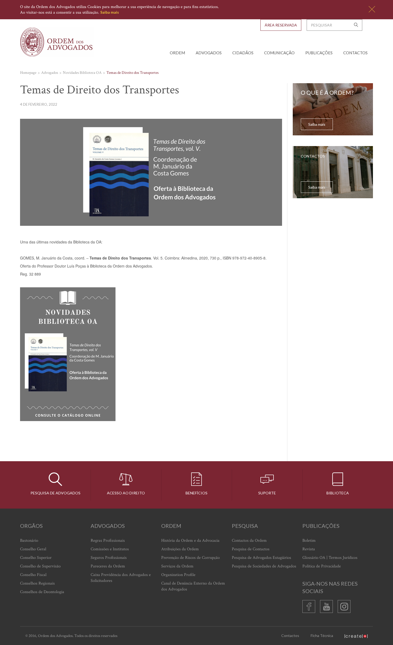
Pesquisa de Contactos (250, 549)
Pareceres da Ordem (108, 566)
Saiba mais (109, 12)
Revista (308, 549)
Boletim (309, 540)
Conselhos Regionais (37, 583)
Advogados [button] (209, 52)
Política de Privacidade (321, 566)
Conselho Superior (36, 557)
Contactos (355, 52)
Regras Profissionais (108, 540)
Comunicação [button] (279, 52)
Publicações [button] (319, 52)
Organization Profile (178, 575)
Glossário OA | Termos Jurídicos (329, 557)
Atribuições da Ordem (180, 549)
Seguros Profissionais (109, 557)
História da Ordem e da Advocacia (190, 540)
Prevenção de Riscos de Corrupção (190, 557)
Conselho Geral (33, 549)
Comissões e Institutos (110, 549)
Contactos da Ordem (249, 540)
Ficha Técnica (322, 635)
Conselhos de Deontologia (42, 592)
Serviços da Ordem (177, 566)
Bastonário (29, 540)
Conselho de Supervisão (40, 566)
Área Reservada (281, 25)
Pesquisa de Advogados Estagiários (261, 557)
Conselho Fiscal (33, 575)
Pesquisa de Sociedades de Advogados (264, 566)
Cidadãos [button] (242, 52)
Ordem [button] (177, 52)
